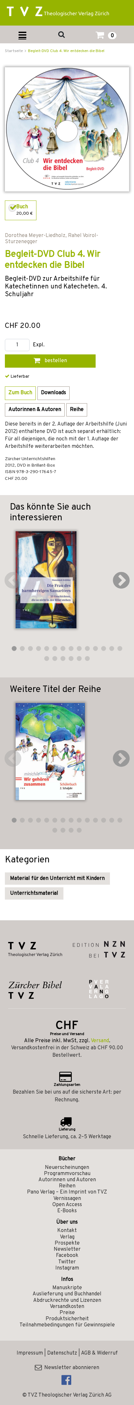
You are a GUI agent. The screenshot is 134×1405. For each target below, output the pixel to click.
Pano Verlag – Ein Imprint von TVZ (67, 1192)
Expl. (39, 345)
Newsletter (67, 1249)
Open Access (67, 1205)
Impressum (30, 1353)
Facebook (67, 1255)
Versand (100, 1041)
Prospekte (67, 1243)
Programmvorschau (67, 1174)
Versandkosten (67, 1306)
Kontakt (67, 1230)
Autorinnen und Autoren (67, 1180)
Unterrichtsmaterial (34, 893)
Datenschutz (62, 1353)
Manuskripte (67, 1288)
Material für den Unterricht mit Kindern (57, 878)
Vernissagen (67, 1198)
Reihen (67, 1186)
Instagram (67, 1268)
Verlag (67, 1237)
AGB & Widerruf (99, 1353)
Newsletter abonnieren (70, 1368)
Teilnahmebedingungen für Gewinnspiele (67, 1325)
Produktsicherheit (67, 1319)
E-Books (67, 1211)
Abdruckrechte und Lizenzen (67, 1300)
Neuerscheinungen (67, 1167)
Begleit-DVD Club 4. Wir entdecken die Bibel (66, 51)
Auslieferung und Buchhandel (67, 1294)
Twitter (67, 1262)
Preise (67, 1313)
